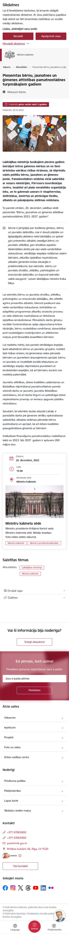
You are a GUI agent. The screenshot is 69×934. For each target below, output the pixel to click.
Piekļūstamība (12, 790)
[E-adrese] (10, 856)
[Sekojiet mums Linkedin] (43, 888)
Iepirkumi (9, 727)
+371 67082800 (16, 832)
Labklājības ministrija (32, 567)
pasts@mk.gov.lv (17, 843)
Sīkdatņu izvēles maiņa (17, 810)
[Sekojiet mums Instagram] (13, 887)
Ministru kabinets (16, 543)
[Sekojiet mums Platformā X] (20, 888)
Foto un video (12, 747)
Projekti (8, 737)
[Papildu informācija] (20, 855)
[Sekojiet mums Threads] (28, 888)
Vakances (10, 717)
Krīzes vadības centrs (16, 757)
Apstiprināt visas (51, 36)
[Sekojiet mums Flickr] (51, 888)
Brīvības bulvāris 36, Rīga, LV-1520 (27, 849)
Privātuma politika (14, 781)
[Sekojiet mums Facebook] (5, 888)
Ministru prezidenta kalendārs (44, 543)
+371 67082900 (16, 837)
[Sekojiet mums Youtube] (35, 888)
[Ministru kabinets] (33, 59)
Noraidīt (18, 36)
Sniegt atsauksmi (34, 642)
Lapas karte (11, 800)
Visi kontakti (20, 866)
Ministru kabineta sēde (23, 523)
